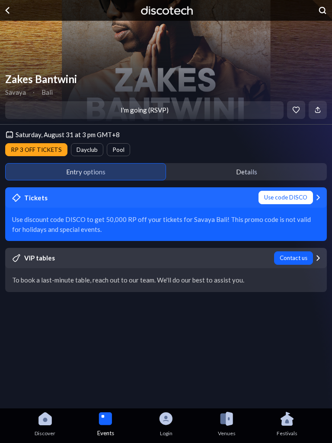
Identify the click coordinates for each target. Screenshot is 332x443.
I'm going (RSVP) (145, 110)
